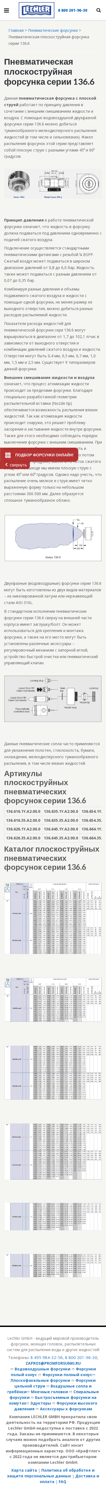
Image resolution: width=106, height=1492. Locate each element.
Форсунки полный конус (67, 1374)
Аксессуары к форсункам (66, 1408)
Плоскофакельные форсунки (40, 1380)
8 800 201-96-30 (72, 10)
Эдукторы (40, 1403)
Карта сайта (24, 1470)
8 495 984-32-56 (46, 1357)
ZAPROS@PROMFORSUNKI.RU (53, 1363)
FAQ (62, 1481)
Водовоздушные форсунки (42, 1368)
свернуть (18, 465)
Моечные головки (49, 1391)
